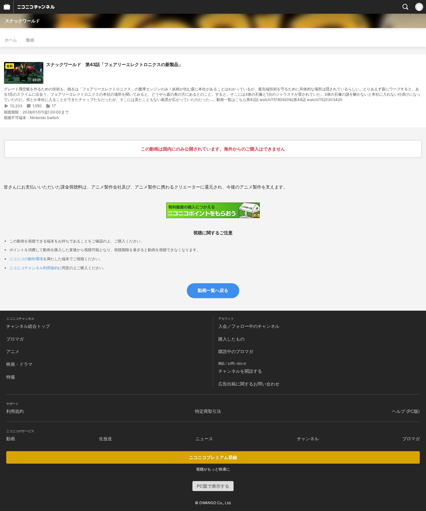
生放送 (105, 438)
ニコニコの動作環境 (26, 258)
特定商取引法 (208, 411)
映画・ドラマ (19, 364)
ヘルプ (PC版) (406, 411)
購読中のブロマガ (235, 351)
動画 (30, 39)
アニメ (12, 351)
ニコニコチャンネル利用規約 (33, 267)
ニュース (204, 438)
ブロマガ (15, 338)
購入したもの (231, 338)
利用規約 (15, 411)
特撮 (10, 377)
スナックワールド (22, 20)
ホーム (11, 39)
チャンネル (308, 438)
